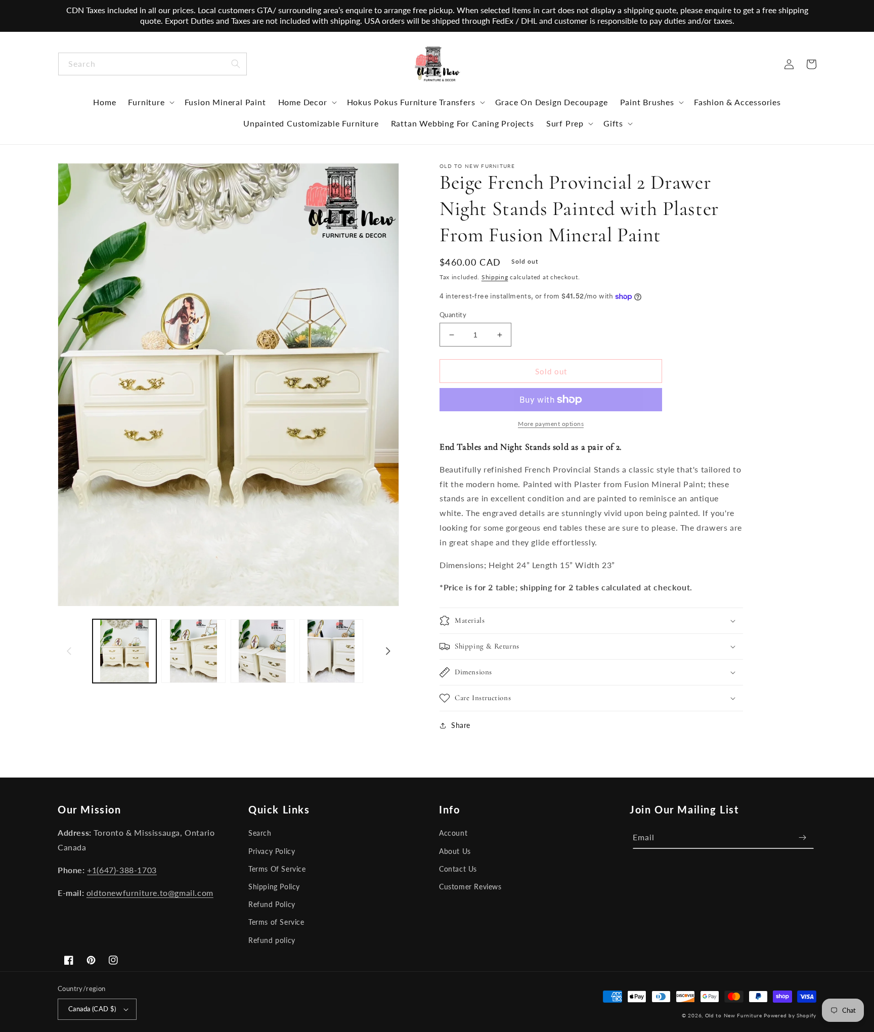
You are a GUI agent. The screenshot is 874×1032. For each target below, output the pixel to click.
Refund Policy (271, 904)
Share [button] (460, 725)
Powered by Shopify (790, 1015)
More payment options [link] (551, 423)
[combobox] (152, 64)
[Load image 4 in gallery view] (331, 651)
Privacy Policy (271, 851)
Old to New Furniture (733, 1015)
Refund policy (271, 940)
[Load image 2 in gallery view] (193, 651)
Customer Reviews (470, 886)
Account (453, 833)
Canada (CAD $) (92, 1009)
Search (260, 833)
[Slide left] (69, 651)
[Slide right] (388, 651)
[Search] (236, 64)
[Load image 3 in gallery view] (262, 651)
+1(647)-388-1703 (122, 870)
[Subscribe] (803, 837)
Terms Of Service (277, 869)
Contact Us (458, 869)
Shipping (495, 277)
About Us (455, 851)
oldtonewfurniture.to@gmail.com (149, 892)
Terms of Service (276, 922)
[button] (150, 102)
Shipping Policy (274, 886)
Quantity (453, 315)
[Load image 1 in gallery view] (124, 651)
